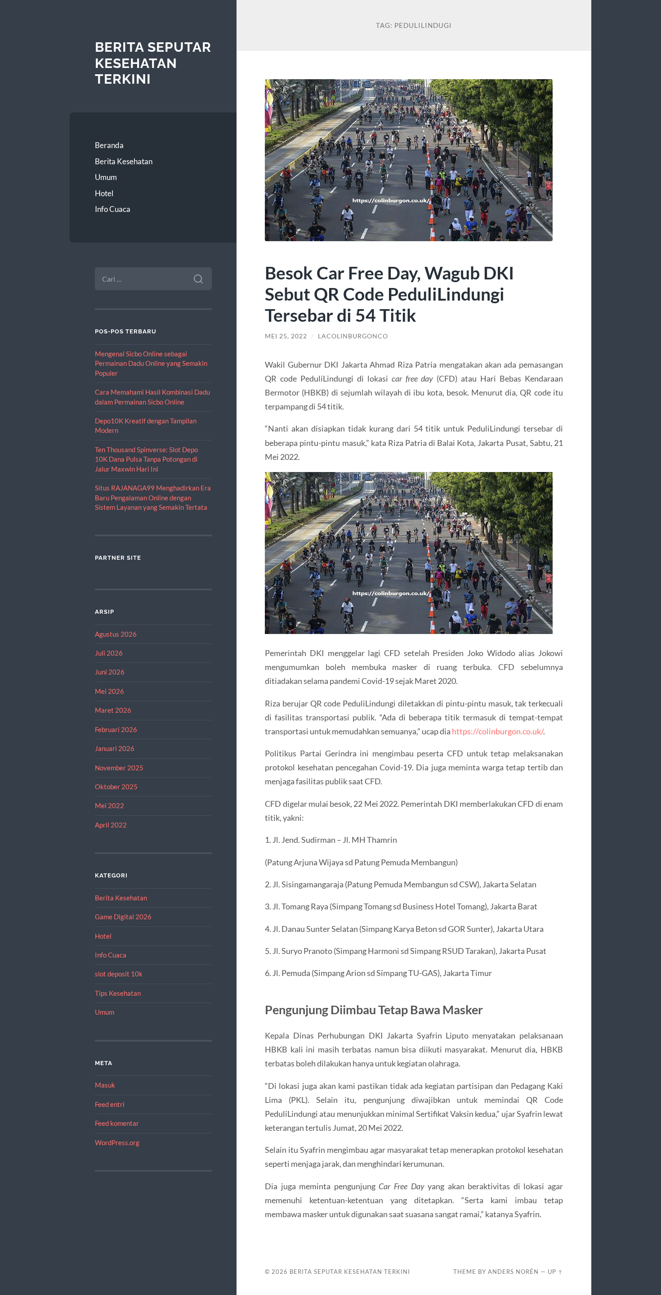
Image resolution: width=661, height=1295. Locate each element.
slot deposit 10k (119, 974)
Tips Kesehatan (118, 993)
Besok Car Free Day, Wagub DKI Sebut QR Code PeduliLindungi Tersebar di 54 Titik (389, 293)
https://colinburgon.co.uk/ (497, 731)
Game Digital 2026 (123, 917)
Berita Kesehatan (123, 161)
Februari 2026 (116, 729)
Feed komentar (117, 1123)
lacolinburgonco (353, 336)
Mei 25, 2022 (286, 336)
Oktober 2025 (116, 786)
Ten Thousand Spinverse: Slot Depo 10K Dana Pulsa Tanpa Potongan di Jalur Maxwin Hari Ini (146, 459)
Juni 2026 (110, 672)
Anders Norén (513, 1271)
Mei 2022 (109, 805)
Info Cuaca (112, 209)
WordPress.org (117, 1142)
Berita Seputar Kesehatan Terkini (153, 63)
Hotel (104, 193)
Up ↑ (555, 1271)
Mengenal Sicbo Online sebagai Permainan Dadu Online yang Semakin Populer (151, 363)
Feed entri (110, 1104)
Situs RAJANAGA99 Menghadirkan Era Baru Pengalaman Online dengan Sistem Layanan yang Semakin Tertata (153, 497)
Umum (106, 177)
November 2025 (119, 768)
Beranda (109, 145)
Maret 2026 (113, 710)
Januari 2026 (114, 748)
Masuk (105, 1085)
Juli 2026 (109, 653)
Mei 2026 (109, 691)
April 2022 (111, 825)
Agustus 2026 (116, 634)
